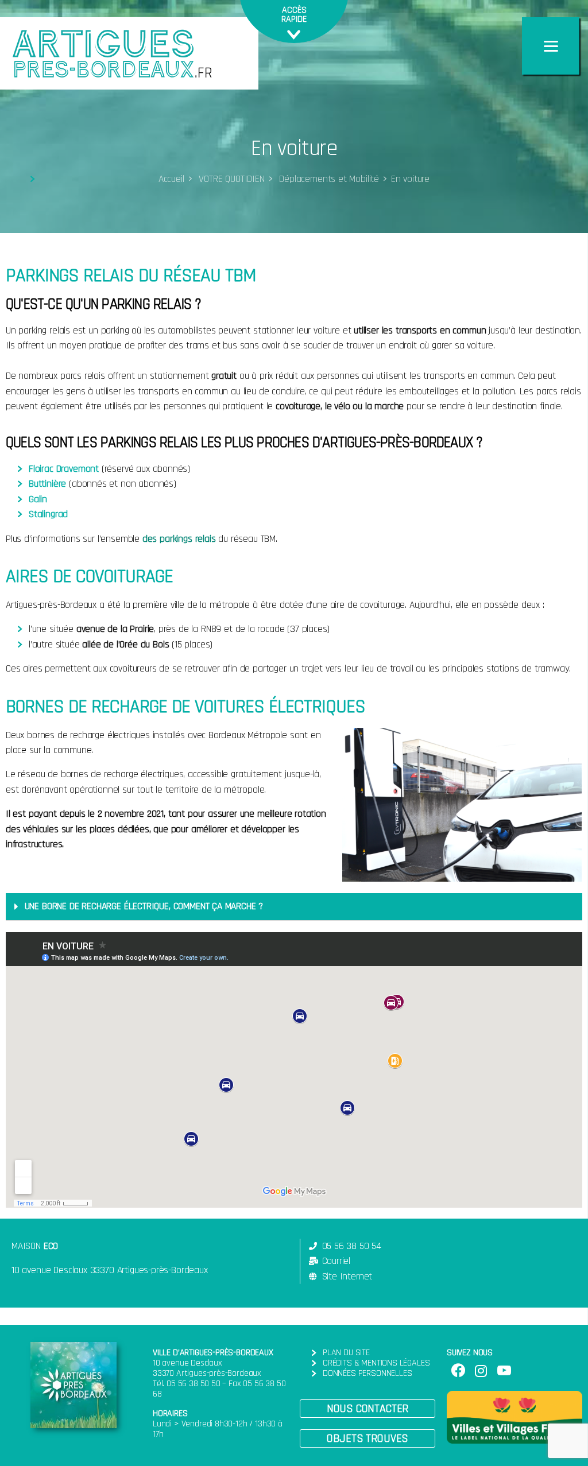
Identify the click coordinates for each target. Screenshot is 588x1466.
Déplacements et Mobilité (327, 179)
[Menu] (550, 46)
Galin (38, 499)
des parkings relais (179, 539)
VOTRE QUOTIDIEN (230, 179)
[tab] (294, 907)
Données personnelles (367, 1373)
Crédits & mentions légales (376, 1363)
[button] (367, 1408)
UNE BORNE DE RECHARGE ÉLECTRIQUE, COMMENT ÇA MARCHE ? (144, 906)
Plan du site (346, 1353)
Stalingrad (48, 514)
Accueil (171, 179)
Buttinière (47, 484)
